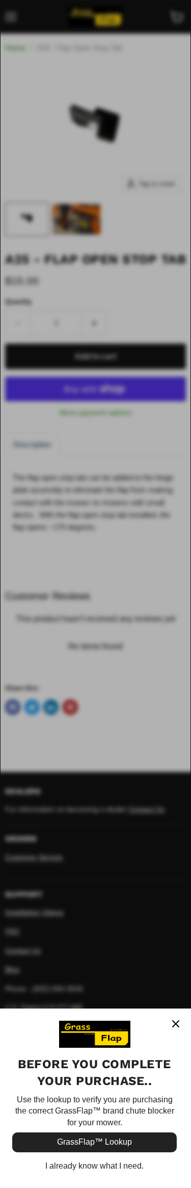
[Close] (176, 1024)
